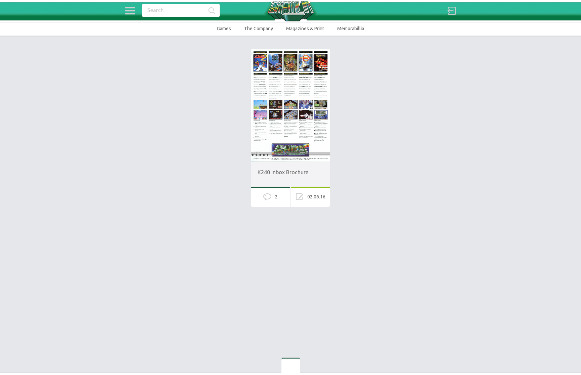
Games (224, 28)
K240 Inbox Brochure (283, 172)
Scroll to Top (560, 352)
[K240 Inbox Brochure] (290, 52)
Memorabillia (350, 28)
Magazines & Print (305, 28)
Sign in (452, 11)
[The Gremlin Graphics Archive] (290, 11)
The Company (258, 28)
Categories (130, 10)
